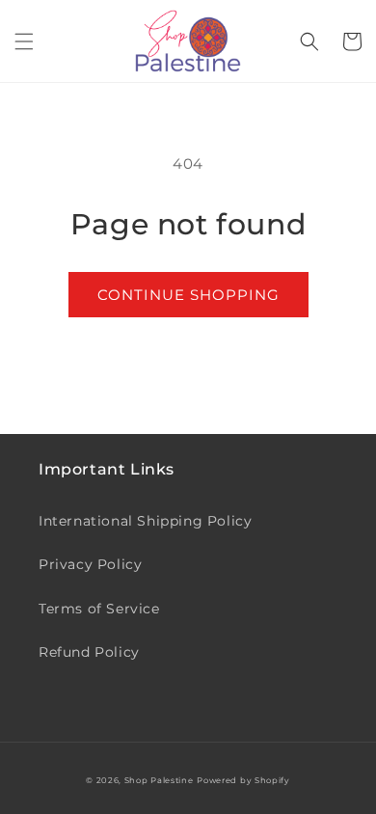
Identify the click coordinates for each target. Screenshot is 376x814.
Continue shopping (188, 294)
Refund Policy (89, 652)
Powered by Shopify (243, 780)
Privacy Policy (90, 564)
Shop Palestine (159, 780)
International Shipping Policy (145, 520)
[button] (24, 41)
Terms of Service (99, 608)
